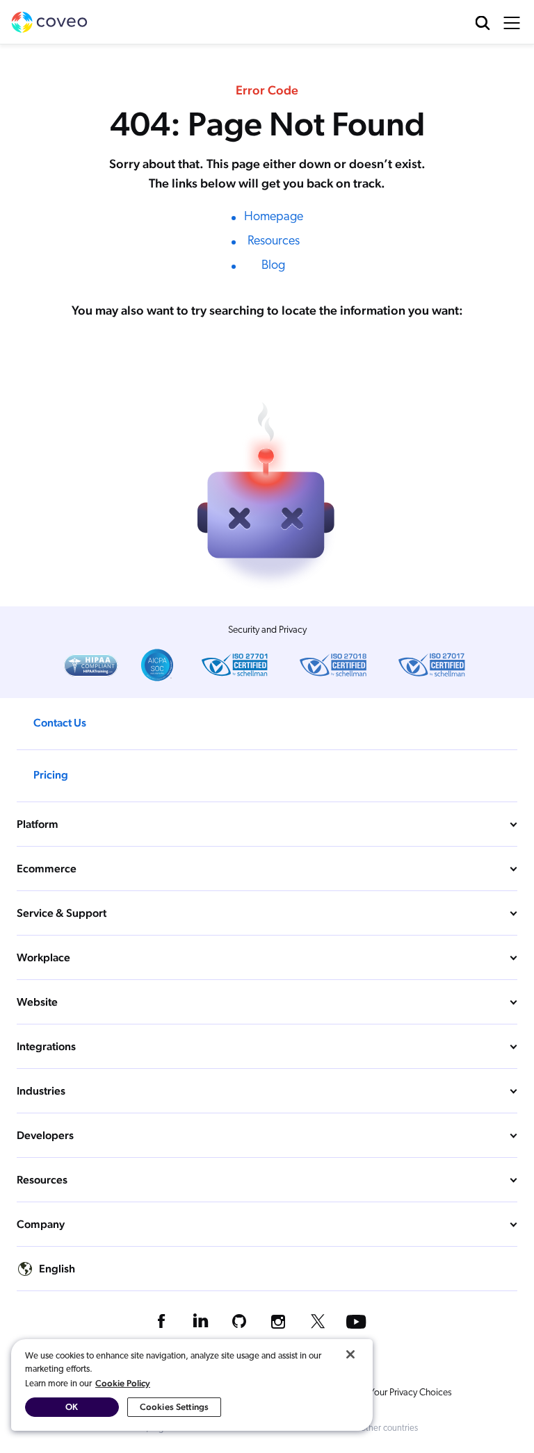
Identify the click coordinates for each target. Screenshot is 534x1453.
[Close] (350, 1354)
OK (71, 1407)
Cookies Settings (174, 1407)
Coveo (49, 22)
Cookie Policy (122, 1383)
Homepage (273, 217)
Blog (273, 266)
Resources (274, 241)
